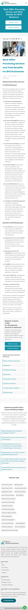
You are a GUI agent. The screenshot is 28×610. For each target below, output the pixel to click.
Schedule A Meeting (7, 584)
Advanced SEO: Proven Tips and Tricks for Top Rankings (14, 438)
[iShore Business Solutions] (25, 607)
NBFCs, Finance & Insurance (12, 361)
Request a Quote (13, 22)
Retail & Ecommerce (10, 383)
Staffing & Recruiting (10, 370)
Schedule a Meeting (13, 27)
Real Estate (7, 374)
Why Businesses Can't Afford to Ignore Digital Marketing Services (13, 453)
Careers (4, 572)
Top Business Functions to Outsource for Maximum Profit (14, 468)
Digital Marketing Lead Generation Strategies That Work (12, 432)
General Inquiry (6, 579)
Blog (3, 564)
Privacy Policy (5, 569)
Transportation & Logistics (11, 388)
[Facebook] (19, 39)
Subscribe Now (9, 600)
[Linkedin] (16, 39)
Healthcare (7, 365)
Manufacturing (8, 392)
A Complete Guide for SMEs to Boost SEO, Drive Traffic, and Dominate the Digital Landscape (14, 461)
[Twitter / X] (21, 39)
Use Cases (5, 567)
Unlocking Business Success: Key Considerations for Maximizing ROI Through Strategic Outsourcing (12, 446)
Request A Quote (7, 582)
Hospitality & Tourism (10, 379)
